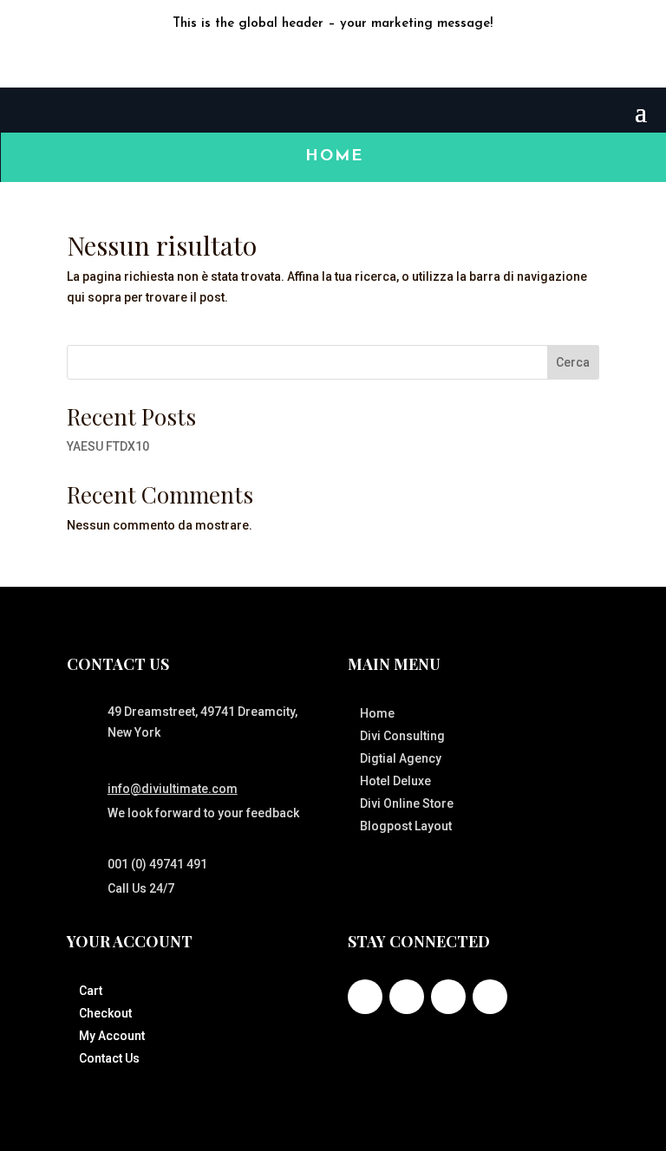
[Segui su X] (333, 58)
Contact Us (109, 1058)
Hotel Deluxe (395, 781)
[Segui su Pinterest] (490, 996)
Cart (90, 991)
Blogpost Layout (406, 826)
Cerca (573, 362)
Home (334, 157)
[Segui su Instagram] (448, 996)
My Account (112, 1036)
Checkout (105, 1013)
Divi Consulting (402, 736)
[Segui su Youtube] (368, 58)
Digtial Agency (400, 758)
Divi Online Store (407, 803)
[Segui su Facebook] (298, 58)
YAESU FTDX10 (108, 446)
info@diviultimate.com (173, 789)
